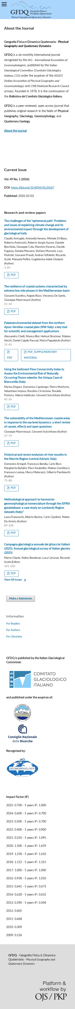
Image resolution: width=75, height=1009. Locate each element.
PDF (13, 275)
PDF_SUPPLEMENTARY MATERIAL (40, 355)
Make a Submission (20, 598)
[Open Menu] (4, 4)
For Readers (13, 623)
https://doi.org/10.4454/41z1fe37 (32, 187)
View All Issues (13, 580)
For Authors (13, 630)
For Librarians (14, 636)
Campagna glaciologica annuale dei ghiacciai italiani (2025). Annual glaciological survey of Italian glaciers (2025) (37, 548)
